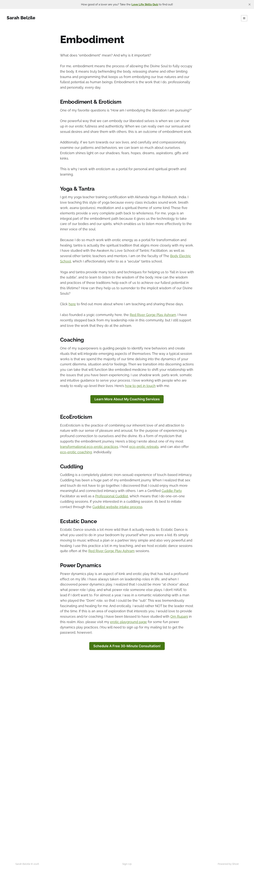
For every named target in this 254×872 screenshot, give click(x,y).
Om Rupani (179, 616)
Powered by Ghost (228, 864)
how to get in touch (140, 386)
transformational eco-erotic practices (89, 447)
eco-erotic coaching (76, 452)
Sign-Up (127, 864)
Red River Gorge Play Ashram (153, 315)
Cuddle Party (172, 491)
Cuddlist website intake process (117, 507)
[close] (250, 4)
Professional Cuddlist (111, 496)
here (72, 304)
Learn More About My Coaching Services (127, 399)
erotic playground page (128, 622)
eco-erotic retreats (144, 447)
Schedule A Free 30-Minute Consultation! (127, 646)
